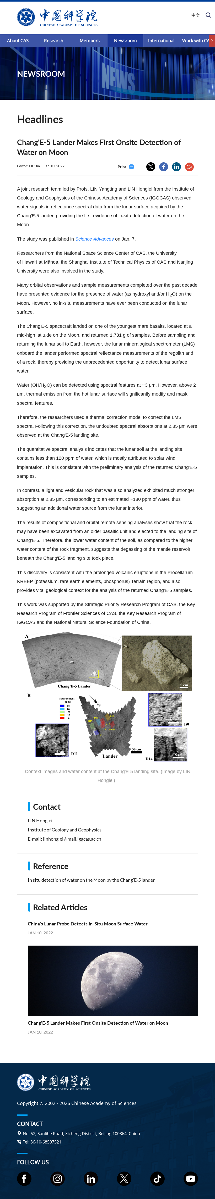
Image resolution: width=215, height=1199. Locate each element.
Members (90, 40)
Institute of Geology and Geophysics (64, 829)
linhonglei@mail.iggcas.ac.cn (72, 839)
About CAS (18, 40)
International (161, 40)
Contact (30, 1123)
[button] (212, 41)
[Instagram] (57, 1179)
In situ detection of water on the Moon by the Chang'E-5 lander (91, 880)
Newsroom (125, 40)
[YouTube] (191, 1179)
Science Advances (94, 239)
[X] (124, 1179)
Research (53, 40)
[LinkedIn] (91, 1179)
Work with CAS (197, 40)
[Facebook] (24, 1179)
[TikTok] (157, 1179)
